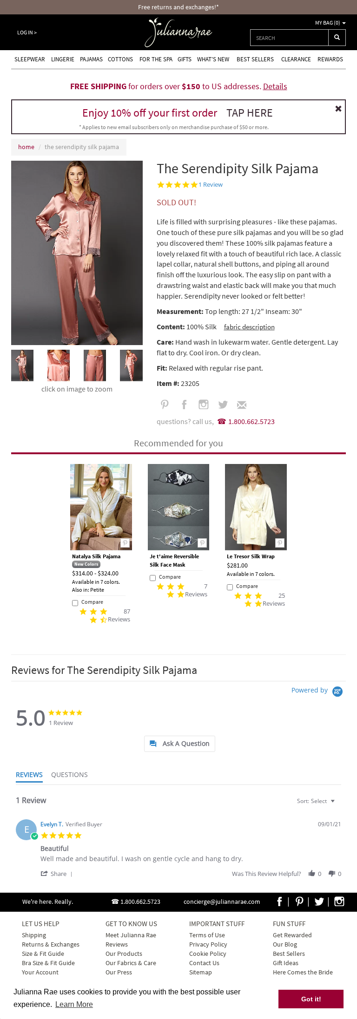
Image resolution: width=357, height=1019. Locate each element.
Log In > (27, 32)
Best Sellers (255, 59)
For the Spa (155, 59)
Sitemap (200, 972)
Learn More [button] (74, 1004)
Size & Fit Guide (43, 953)
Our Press (119, 972)
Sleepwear (29, 59)
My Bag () (328, 22)
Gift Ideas (285, 963)
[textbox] (339, 804)
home (26, 147)
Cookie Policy (207, 953)
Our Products (124, 953)
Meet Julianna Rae (131, 935)
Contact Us (204, 963)
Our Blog (285, 944)
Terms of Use (207, 935)
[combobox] (289, 37)
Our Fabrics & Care (131, 963)
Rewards (330, 59)
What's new (213, 59)
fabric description (249, 326)
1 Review (210, 185)
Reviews (117, 944)
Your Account (40, 972)
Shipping (34, 935)
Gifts (185, 59)
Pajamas (91, 59)
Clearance (296, 59)
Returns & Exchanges (50, 944)
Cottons (120, 59)
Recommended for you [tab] (178, 443)
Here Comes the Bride (303, 972)
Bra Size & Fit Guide (48, 963)
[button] (58, 873)
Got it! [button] (311, 999)
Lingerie (62, 59)
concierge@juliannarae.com (222, 901)
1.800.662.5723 (251, 421)
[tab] (179, 744)
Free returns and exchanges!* (178, 7)
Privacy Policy (208, 944)
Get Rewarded (292, 935)
